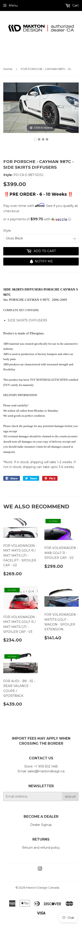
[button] (41, 219)
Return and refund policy (41, 848)
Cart (75, 5)
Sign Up (70, 796)
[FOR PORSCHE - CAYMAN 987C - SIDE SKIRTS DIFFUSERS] (35, 139)
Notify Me (44, 261)
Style (7, 231)
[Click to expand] (41, 107)
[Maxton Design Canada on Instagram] (40, 869)
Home (7, 69)
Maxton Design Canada (42, 887)
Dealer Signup (41, 825)
